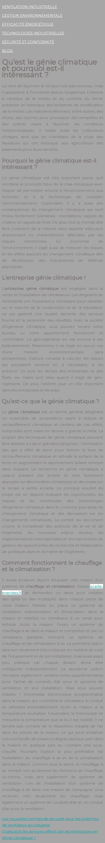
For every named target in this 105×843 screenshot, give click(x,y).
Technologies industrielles (33, 33)
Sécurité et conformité (28, 42)
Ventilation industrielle (29, 6)
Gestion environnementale (32, 15)
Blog (7, 50)
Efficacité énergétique (27, 24)
